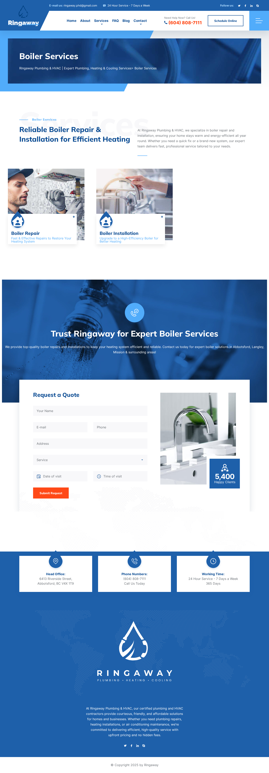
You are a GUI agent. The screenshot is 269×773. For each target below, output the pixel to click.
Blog (126, 21)
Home (71, 21)
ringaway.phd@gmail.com (80, 5)
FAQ (115, 21)
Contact (140, 21)
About (85, 21)
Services (101, 21)
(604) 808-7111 (185, 22)
